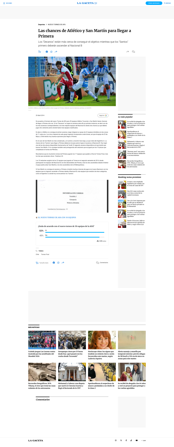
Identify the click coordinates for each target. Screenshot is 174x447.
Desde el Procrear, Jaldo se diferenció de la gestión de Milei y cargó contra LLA (136, 222)
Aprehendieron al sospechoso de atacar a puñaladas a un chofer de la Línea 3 (101, 385)
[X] (121, 440)
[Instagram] (115, 440)
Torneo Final (45, 254)
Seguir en (101, 115)
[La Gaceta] (87, 3)
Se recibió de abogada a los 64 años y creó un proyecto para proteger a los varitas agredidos (132, 385)
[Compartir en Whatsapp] (51, 52)
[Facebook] (126, 440)
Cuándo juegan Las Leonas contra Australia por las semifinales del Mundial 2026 (41, 353)
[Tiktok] (131, 440)
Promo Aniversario (154, 3)
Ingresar (168, 3)
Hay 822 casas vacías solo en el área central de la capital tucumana (135, 193)
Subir (144, 440)
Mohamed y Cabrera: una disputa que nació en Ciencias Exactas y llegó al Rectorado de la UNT (71, 385)
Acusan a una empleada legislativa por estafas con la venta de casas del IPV (135, 183)
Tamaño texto (43, 263)
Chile (37, 254)
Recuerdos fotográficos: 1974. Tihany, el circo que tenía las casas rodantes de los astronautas (41, 385)
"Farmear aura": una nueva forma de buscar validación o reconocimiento (136, 153)
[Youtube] (137, 440)
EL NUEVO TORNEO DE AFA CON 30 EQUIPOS (57, 217)
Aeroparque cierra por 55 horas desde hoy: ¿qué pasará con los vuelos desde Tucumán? (70, 353)
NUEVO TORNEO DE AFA (57, 24)
